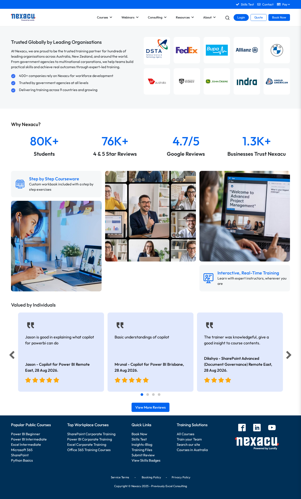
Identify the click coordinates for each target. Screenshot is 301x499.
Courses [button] (102, 17)
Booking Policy (151, 477)
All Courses (185, 434)
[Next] (289, 356)
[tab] (142, 394)
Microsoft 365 (22, 450)
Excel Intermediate (26, 444)
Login (241, 17)
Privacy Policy (181, 477)
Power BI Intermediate (29, 439)
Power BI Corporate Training (89, 439)
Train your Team (189, 439)
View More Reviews (150, 407)
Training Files (142, 450)
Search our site (188, 444)
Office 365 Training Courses (89, 450)
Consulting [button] (155, 17)
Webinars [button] (127, 17)
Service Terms (120, 477)
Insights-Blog (142, 444)
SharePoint (20, 455)
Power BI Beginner (25, 434)
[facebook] (242, 428)
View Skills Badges (146, 460)
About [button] (207, 17)
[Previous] (10, 356)
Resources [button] (183, 17)
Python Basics (22, 460)
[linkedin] (257, 428)
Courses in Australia (192, 450)
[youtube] (272, 428)
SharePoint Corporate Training (91, 434)
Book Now (279, 17)
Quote (258, 17)
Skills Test (139, 439)
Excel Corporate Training (86, 444)
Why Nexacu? (26, 124)
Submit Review (143, 455)
